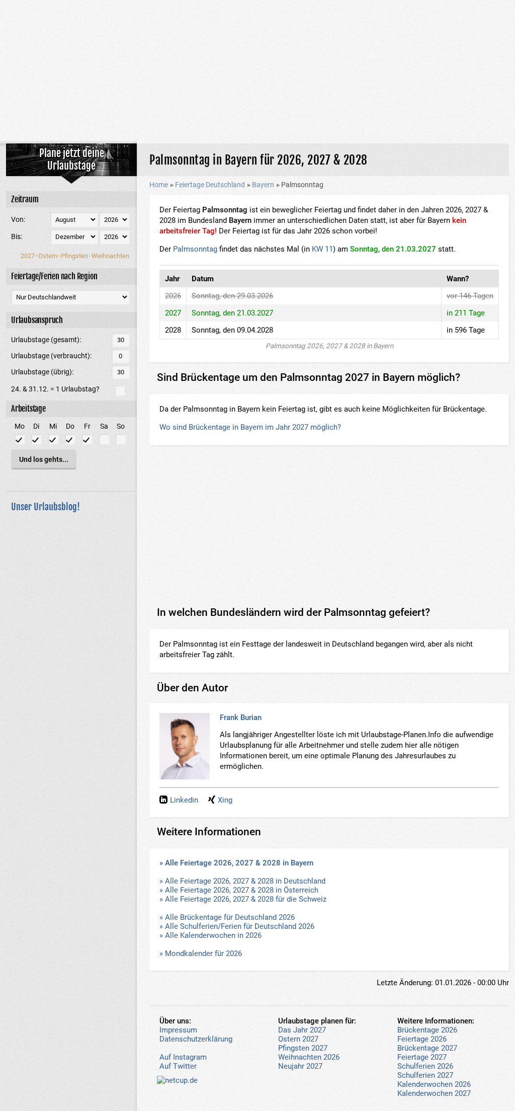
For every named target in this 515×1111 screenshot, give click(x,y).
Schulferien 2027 (425, 1075)
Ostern (47, 256)
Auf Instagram (183, 1057)
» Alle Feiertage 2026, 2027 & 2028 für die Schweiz (242, 899)
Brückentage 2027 (427, 1048)
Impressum (178, 1030)
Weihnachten (110, 256)
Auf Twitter (178, 1066)
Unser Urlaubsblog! (45, 506)
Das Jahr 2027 (302, 1030)
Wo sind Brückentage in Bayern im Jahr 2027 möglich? (250, 427)
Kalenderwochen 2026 (434, 1084)
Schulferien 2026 (425, 1066)
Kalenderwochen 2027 (434, 1093)
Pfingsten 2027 (302, 1048)
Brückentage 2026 (427, 1030)
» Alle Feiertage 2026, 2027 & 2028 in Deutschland (242, 881)
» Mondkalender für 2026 (200, 953)
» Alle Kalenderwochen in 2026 (210, 935)
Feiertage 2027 (422, 1057)
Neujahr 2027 (300, 1066)
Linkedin (184, 800)
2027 (28, 256)
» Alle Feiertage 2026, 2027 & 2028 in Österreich (238, 890)
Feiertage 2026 (422, 1039)
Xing (225, 800)
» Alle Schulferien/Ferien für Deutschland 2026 (236, 926)
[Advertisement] (257, 70)
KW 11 (322, 249)
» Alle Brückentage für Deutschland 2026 (227, 917)
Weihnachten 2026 (308, 1057)
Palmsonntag (195, 249)
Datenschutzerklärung (195, 1039)
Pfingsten (74, 256)
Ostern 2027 (298, 1039)
